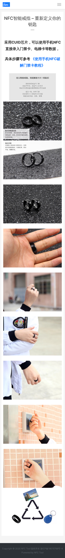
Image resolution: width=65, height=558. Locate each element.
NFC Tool (39, 552)
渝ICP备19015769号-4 (51, 548)
